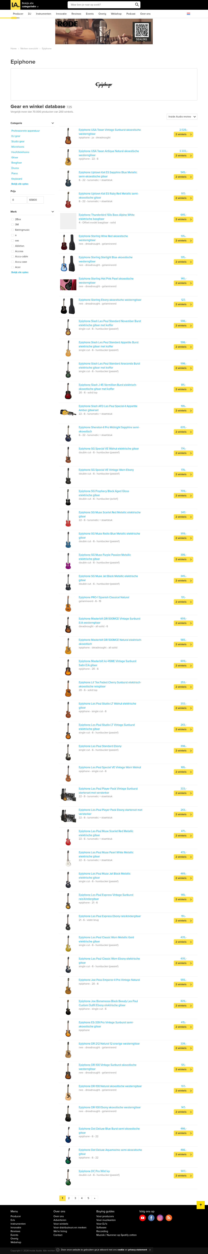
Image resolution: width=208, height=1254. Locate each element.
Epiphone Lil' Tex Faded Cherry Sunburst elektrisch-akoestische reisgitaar (110, 684)
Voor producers (105, 1216)
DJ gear (15, 136)
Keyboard (16, 178)
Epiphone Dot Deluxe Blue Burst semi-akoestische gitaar (109, 1130)
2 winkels (181, 134)
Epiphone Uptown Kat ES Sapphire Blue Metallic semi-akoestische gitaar (108, 174)
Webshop (116, 13)
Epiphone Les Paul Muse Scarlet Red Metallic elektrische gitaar (106, 833)
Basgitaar (16, 162)
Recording (102, 1231)
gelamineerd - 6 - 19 (90, 601)
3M (16, 224)
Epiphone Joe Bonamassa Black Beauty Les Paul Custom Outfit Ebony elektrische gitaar (108, 1003)
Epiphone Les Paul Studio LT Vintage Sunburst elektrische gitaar (107, 726)
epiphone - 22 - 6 (88, 158)
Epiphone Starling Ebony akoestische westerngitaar (110, 300)
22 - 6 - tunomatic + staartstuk (95, 413)
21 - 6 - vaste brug (89, 920)
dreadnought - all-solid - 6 (93, 626)
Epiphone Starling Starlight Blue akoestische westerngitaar (106, 259)
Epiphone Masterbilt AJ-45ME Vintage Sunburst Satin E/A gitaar (107, 663)
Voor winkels (60, 1223)
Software (101, 1227)
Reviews (76, 13)
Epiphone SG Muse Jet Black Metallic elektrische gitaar (108, 578)
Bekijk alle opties (19, 184)
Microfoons (17, 146)
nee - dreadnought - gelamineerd (97, 243)
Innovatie (61, 13)
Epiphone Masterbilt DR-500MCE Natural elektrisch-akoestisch (110, 641)
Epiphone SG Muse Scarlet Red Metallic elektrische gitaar (110, 514)
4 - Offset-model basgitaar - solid (97, 222)
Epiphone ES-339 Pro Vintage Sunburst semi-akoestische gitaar (106, 1024)
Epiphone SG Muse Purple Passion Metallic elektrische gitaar (105, 556)
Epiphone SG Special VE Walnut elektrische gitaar (109, 448)
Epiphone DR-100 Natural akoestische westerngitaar (110, 1086)
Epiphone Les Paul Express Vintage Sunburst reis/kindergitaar (106, 897)
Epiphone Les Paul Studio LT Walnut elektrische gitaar (107, 705)
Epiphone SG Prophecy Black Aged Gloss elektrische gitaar (104, 493)
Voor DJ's (101, 1223)
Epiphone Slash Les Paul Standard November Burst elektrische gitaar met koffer (110, 323)
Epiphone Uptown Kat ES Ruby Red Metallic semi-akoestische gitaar (108, 195)
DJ (29, 13)
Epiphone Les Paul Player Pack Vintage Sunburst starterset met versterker (108, 790)
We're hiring (60, 1231)
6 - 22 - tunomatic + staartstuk (95, 180)
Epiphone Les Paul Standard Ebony (100, 746)
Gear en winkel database (41, 106)
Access (18, 251)
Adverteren (59, 1220)
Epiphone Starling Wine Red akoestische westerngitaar (103, 238)
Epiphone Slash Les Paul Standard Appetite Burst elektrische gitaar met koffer (108, 344)
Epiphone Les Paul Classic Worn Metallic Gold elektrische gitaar (106, 939)
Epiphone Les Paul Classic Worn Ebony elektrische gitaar (109, 960)
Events (90, 13)
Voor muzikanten (106, 1220)
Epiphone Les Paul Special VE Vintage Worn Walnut (110, 767)
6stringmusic (22, 229)
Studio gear (17, 141)
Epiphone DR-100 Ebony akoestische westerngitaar (110, 1107)
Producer (18, 13)
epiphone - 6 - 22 (88, 1136)
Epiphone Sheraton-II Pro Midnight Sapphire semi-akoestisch (109, 429)
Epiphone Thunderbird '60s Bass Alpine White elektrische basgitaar (107, 216)
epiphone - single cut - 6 (92, 711)
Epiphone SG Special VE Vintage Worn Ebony (106, 470)
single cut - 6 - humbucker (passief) (98, 328)
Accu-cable (21, 256)
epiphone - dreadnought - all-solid (98, 647)
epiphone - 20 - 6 (88, 668)
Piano (14, 173)
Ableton (19, 246)
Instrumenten (43, 13)
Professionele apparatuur (25, 130)
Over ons (145, 13)
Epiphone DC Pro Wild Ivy (94, 1171)
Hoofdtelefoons (20, 152)
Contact (57, 1235)
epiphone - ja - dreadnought (94, 137)
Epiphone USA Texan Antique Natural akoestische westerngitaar (109, 153)
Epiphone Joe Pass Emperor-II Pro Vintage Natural (109, 980)
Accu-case (20, 261)
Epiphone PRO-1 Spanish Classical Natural (104, 597)
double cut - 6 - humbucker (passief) (99, 452)
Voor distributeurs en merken (69, 1227)
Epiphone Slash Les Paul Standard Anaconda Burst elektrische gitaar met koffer (109, 365)
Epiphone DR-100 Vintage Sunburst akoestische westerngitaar (107, 1067)
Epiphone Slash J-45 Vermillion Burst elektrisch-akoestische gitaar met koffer (108, 386)
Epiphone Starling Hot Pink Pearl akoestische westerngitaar (106, 280)
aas (16, 240)
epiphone (84, 1030)
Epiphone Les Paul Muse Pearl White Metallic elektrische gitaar (106, 854)
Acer (17, 267)
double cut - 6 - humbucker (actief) (98, 498)
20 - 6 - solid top (88, 392)
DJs (13, 1220)
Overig (102, 13)
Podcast (130, 13)
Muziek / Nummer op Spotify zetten (116, 1235)
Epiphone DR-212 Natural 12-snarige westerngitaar (109, 1043)
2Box (17, 219)
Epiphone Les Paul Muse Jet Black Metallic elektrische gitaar (104, 875)
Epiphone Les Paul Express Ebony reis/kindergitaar (110, 916)
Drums (15, 168)
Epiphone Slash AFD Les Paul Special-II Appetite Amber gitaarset (108, 408)
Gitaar (14, 157)
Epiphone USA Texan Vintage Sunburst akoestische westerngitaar (110, 131)
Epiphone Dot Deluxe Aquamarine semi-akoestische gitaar (110, 1152)
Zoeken (137, 4)
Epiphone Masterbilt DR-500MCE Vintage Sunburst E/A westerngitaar (109, 620)
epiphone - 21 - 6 (88, 902)
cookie (120, 1249)
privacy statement (137, 1249)
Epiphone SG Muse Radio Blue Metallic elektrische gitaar (109, 535)
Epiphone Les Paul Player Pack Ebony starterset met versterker (110, 812)
